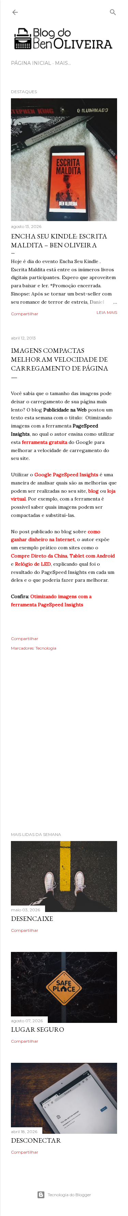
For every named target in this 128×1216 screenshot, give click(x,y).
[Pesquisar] (113, 10)
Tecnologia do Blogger (69, 1194)
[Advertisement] (64, 751)
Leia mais (107, 312)
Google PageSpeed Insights (66, 475)
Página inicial (31, 63)
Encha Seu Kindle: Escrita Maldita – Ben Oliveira (59, 240)
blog (93, 491)
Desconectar (36, 1140)
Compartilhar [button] (24, 313)
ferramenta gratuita (44, 442)
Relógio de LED (33, 564)
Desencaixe (32, 918)
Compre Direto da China (39, 556)
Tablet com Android (92, 556)
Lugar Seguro (37, 1029)
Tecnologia (45, 648)
